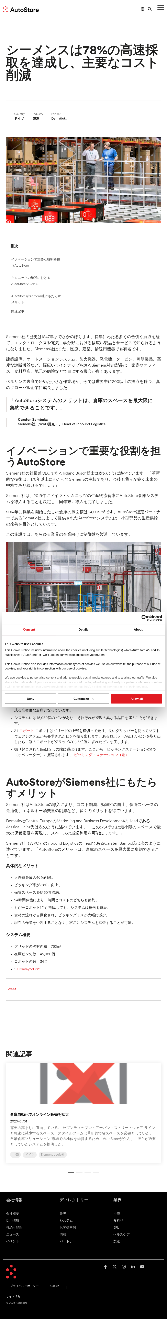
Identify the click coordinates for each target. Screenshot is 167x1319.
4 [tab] (95, 1174)
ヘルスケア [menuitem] (121, 1234)
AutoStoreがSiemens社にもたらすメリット (36, 299)
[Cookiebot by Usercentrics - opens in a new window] (144, 618)
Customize (81, 698)
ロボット (26, 731)
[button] (160, 7)
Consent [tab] (29, 629)
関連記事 (17, 311)
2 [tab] (78, 1174)
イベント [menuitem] (12, 1241)
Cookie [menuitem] (54, 1286)
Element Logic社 (53, 1154)
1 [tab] (70, 1174)
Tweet (11, 989)
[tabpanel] (83, 1113)
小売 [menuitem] (116, 1214)
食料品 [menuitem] (118, 1220)
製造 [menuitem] (116, 1241)
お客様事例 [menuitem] (68, 1227)
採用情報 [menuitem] (12, 1220)
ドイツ (30, 1154)
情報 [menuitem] (63, 1234)
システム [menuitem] (66, 1220)
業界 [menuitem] (63, 1214)
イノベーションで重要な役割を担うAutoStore (35, 262)
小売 (15, 1154)
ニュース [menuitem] (12, 1234)
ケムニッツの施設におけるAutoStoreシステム (30, 281)
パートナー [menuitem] (68, 1241)
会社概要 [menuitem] (12, 1214)
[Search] (149, 9)
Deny (30, 698)
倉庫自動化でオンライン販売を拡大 (39, 1115)
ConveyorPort (28, 969)
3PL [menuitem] (116, 1227)
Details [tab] (83, 629)
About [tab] (138, 629)
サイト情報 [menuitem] (13, 1296)
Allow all (137, 698)
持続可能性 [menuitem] (14, 1227)
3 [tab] (87, 1174)
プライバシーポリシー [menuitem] (24, 1286)
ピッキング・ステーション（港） (101, 755)
